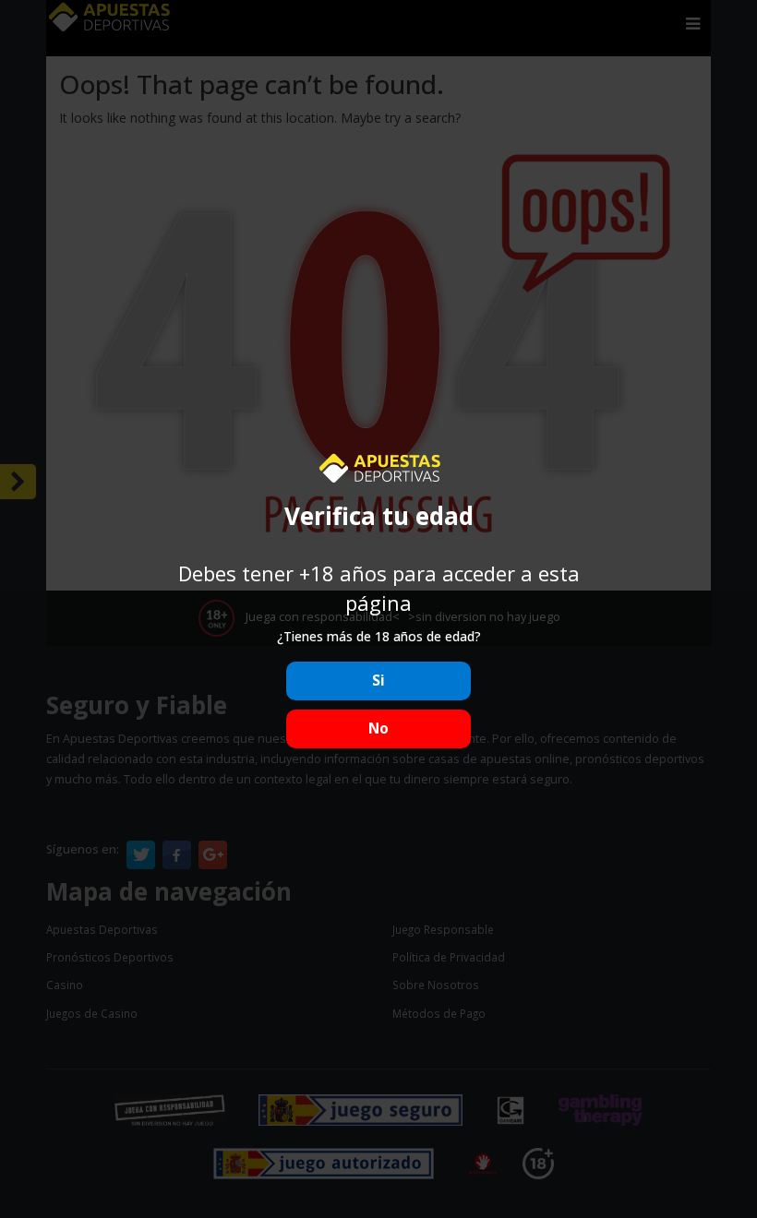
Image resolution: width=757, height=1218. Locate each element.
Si (378, 680)
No (378, 728)
